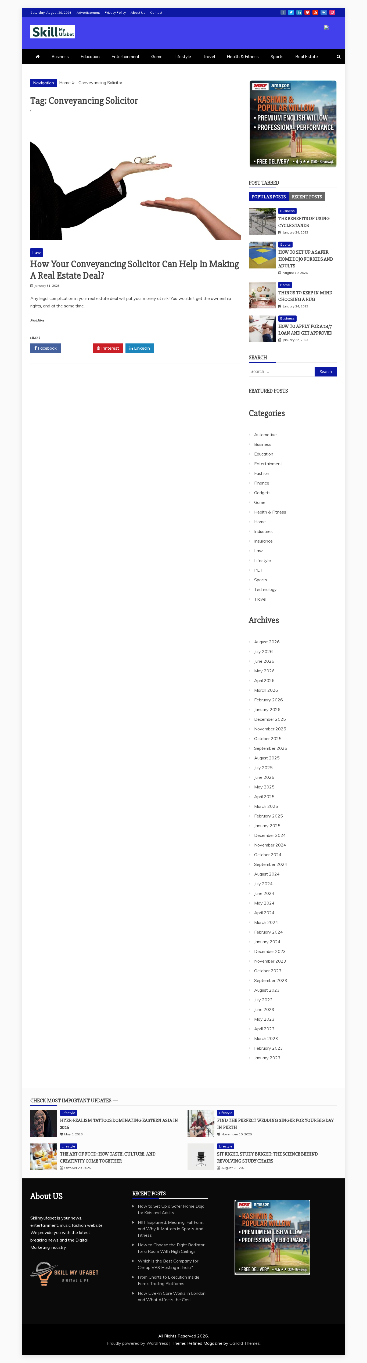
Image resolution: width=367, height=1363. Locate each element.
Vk (324, 12)
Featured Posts (268, 391)
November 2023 (270, 961)
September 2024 (270, 864)
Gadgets (262, 492)
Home (285, 285)
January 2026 (267, 709)
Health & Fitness (243, 56)
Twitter (291, 12)
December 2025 (270, 719)
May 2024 (264, 903)
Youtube (315, 12)
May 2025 (264, 787)
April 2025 (264, 796)
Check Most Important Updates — (74, 1100)
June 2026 (264, 661)
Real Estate (306, 56)
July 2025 (263, 767)
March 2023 (266, 1038)
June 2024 (264, 893)
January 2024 (267, 941)
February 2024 (268, 932)
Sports (277, 56)
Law (36, 252)
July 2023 (263, 999)
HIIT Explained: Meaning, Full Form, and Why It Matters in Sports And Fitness (171, 1228)
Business (60, 56)
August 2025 (267, 758)
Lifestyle (182, 56)
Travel (209, 56)
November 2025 (270, 728)
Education (90, 56)
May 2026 (264, 670)
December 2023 (270, 951)
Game (157, 56)
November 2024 (270, 845)
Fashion (261, 473)
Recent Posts (307, 197)
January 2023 (267, 1057)
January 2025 (267, 825)
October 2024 (268, 854)
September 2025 (270, 748)
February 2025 (268, 816)
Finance (261, 483)
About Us (138, 12)
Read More (37, 320)
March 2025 (266, 806)
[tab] (269, 196)
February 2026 (268, 699)
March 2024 (266, 922)
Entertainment (125, 56)
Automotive (265, 434)
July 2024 (263, 883)
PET (258, 570)
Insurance (263, 541)
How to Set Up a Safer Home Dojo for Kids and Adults (305, 258)
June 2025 (264, 777)
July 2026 (263, 651)
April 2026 (264, 680)
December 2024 (270, 835)
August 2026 (267, 641)
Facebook (283, 12)
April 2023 (264, 1028)
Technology (265, 589)
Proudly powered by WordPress (138, 1343)
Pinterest (307, 12)
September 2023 (270, 980)
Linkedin (299, 12)
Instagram (332, 12)
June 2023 (264, 1009)
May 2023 (264, 1019)
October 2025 (268, 738)
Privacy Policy (115, 12)
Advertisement (88, 12)
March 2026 (266, 690)
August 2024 (267, 874)
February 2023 (268, 1048)
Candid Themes (244, 1343)
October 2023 (268, 970)
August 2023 (267, 990)
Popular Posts (269, 197)
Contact (156, 12)
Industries (263, 531)
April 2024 (264, 912)
